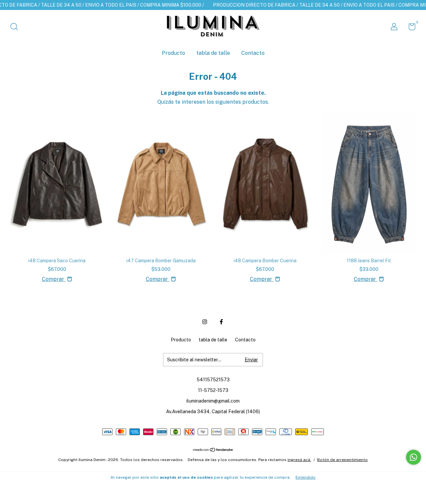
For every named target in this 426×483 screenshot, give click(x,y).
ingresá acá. (299, 459)
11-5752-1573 (213, 390)
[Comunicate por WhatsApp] (413, 457)
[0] (409, 28)
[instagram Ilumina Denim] (204, 321)
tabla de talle (213, 53)
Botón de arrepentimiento (342, 459)
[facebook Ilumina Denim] (221, 321)
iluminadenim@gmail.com (213, 401)
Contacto (253, 53)
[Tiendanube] (213, 450)
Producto (173, 53)
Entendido (306, 477)
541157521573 (213, 379)
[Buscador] (16, 28)
